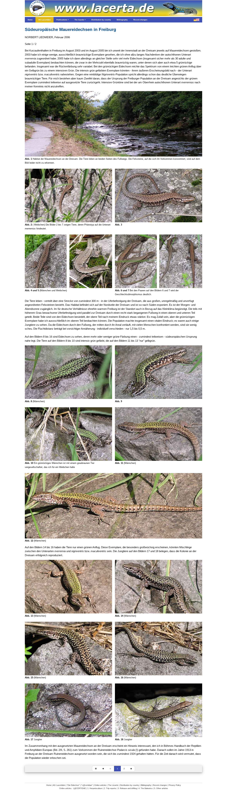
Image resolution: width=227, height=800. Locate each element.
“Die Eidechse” (73, 785)
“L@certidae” (87, 785)
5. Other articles (161, 788)
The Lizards (113, 785)
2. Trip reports (110, 788)
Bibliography (146, 785)
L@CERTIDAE (79, 788)
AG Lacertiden (59, 785)
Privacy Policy (175, 785)
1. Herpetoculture (94, 788)
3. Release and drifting (127, 788)
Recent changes (160, 785)
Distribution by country (129, 785)
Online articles (100, 785)
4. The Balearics (146, 788)
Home (48, 785)
